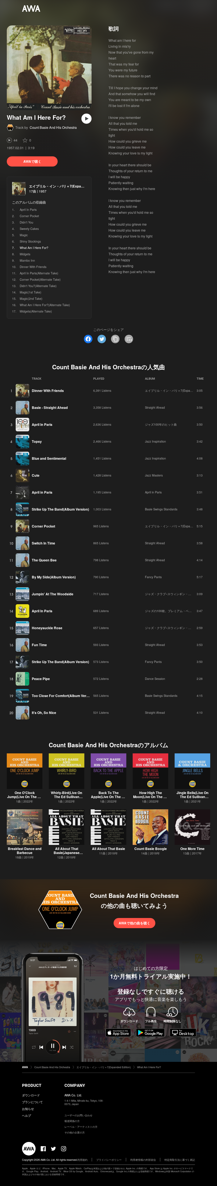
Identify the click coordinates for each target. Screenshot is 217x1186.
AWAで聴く (32, 161)
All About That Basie (108, 848)
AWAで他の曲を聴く (134, 923)
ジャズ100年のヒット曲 (161, 424)
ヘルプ (26, 1115)
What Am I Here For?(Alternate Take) (45, 305)
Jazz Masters (154, 475)
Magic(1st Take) (30, 292)
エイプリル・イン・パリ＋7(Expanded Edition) (66, 186)
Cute (35, 475)
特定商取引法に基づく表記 (179, 1159)
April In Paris (28, 209)
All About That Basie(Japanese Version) (66, 852)
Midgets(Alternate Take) (36, 311)
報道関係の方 (72, 1121)
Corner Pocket (29, 216)
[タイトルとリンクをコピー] (115, 339)
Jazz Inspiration (155, 441)
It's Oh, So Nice (44, 712)
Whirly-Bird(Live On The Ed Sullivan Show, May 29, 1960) (66, 796)
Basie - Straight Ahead (50, 407)
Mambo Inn (27, 260)
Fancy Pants (153, 577)
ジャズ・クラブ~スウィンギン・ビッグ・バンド (177, 594)
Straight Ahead (155, 407)
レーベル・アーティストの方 (80, 1126)
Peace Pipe (41, 678)
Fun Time (39, 644)
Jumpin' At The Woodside (52, 594)
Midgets (25, 254)
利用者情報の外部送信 (143, 1159)
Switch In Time (43, 543)
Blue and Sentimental (49, 458)
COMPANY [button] (74, 1085)
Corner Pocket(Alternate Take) (40, 279)
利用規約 (82, 1159)
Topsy (37, 441)
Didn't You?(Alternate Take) (38, 286)
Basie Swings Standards (161, 509)
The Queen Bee (44, 560)
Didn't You (26, 222)
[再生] (86, 119)
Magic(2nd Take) (31, 298)
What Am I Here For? (149, 1067)
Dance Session (155, 678)
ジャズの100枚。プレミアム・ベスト (170, 611)
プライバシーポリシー (109, 1159)
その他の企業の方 (74, 1132)
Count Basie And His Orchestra (53, 127)
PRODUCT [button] (31, 1085)
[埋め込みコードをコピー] (129, 339)
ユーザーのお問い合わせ (78, 1115)
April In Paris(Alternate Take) (39, 273)
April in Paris (42, 492)
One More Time (192, 848)
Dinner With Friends (33, 267)
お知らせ (28, 1109)
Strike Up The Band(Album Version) (60, 509)
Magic (24, 235)
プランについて (32, 1102)
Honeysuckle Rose (47, 627)
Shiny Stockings (30, 241)
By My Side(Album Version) (54, 577)
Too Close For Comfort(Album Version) (63, 695)
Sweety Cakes (29, 228)
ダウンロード (31, 1095)
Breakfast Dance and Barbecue (25, 850)
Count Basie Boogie (150, 848)
